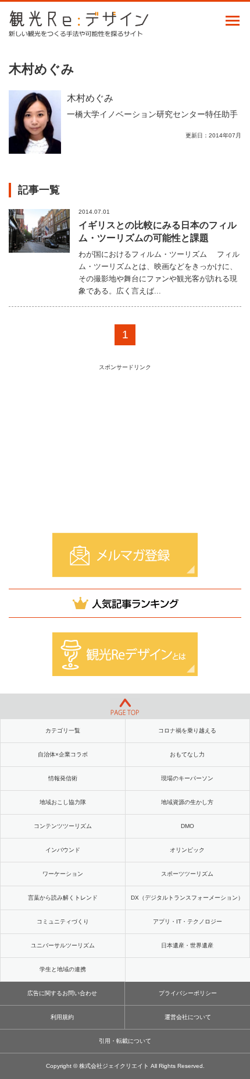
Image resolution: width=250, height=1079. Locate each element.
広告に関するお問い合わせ (62, 993)
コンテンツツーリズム (63, 826)
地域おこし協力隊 (63, 802)
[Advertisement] (125, 448)
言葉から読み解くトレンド (63, 897)
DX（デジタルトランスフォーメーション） (187, 897)
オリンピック (187, 850)
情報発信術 (62, 778)
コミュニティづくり (63, 921)
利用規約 (62, 1017)
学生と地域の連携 (63, 969)
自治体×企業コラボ (63, 754)
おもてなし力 (187, 754)
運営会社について (188, 1017)
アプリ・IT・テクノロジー (187, 921)
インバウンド (62, 850)
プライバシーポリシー (188, 993)
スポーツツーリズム (187, 874)
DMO (187, 826)
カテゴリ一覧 (62, 730)
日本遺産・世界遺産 (187, 945)
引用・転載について (125, 1041)
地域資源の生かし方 (187, 802)
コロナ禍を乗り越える (187, 730)
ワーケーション (62, 874)
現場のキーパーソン (187, 778)
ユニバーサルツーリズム (63, 945)
